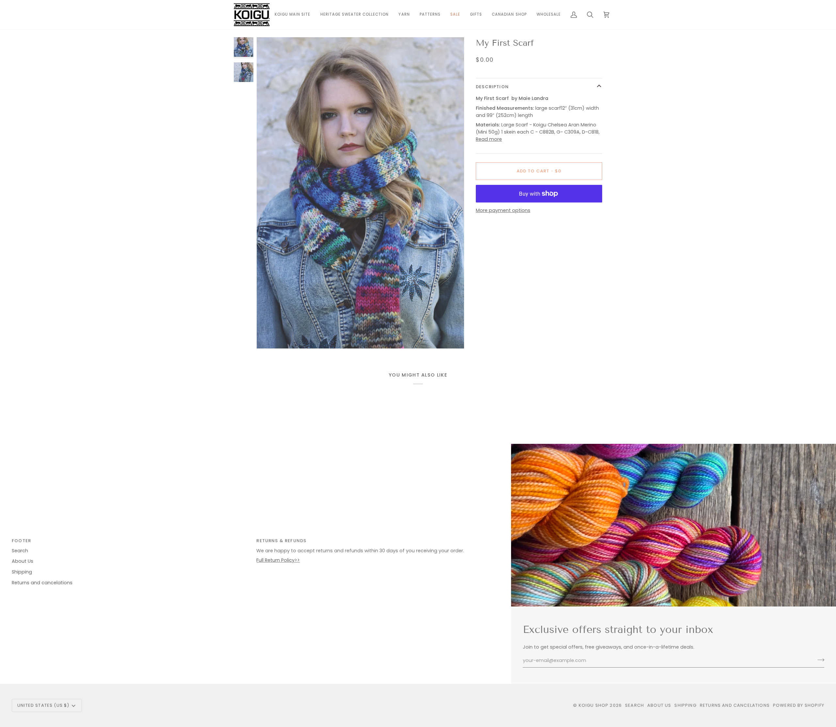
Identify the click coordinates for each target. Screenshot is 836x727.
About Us (22, 561)
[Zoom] (360, 192)
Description (492, 87)
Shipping (22, 572)
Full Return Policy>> (278, 560)
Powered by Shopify (798, 705)
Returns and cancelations (42, 582)
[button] (404, 14)
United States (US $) (43, 705)
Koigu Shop (594, 705)
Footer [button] (21, 541)
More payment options (503, 210)
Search (20, 550)
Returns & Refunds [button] (281, 541)
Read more (489, 139)
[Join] (818, 659)
